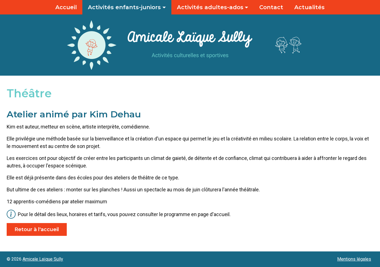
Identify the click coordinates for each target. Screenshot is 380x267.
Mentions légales (354, 259)
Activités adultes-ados (210, 7)
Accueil (66, 7)
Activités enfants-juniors (124, 7)
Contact (271, 7)
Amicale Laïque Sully (43, 259)
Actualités (309, 7)
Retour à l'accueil (36, 229)
